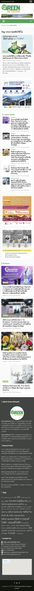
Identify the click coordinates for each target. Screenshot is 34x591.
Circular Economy (7, 497)
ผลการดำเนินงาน (8, 509)
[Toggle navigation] (3, 21)
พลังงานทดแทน (15, 512)
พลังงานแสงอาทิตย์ (10, 519)
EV (18, 497)
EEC (12, 497)
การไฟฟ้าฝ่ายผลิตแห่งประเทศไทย (16, 502)
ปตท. (2, 509)
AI (2, 497)
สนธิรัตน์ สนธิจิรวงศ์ (12, 528)
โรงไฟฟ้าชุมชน (19, 533)
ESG (15, 497)
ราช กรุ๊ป (13, 525)
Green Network (17, 60)
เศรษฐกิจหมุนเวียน (21, 530)
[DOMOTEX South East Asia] (17, 197)
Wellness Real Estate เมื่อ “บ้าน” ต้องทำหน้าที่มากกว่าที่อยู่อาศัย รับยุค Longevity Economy (21, 170)
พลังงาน (4, 512)
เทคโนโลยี (11, 530)
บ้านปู (24, 507)
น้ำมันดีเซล (18, 507)
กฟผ (6, 501)
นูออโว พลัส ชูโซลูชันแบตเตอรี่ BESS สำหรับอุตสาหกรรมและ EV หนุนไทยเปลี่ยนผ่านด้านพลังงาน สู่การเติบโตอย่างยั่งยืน (21, 184)
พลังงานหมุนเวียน (16, 515)
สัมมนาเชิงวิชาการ (23, 528)
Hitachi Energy (24, 497)
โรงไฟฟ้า (12, 533)
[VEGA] (17, 231)
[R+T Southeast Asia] (17, 80)
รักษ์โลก (8, 525)
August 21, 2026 (15, 131)
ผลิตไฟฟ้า (22, 509)
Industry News (15, 178)
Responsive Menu (31, 1)
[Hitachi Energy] (17, 15)
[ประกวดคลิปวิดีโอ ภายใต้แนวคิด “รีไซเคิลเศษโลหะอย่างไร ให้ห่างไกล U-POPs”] (17, 44)
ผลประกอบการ (16, 509)
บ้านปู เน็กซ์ (28, 507)
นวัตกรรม (10, 507)
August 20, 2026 (15, 176)
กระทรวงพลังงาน (18, 500)
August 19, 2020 (7, 60)
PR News (5, 51)
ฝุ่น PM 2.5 (28, 509)
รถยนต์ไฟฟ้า (15, 522)
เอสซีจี (28, 530)
